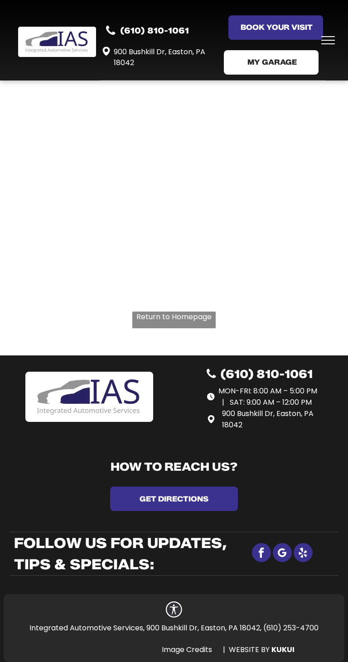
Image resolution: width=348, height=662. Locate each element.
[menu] (328, 40)
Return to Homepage (174, 317)
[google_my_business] (282, 553)
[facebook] (261, 553)
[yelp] (303, 553)
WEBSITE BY (249, 649)
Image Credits (187, 649)
